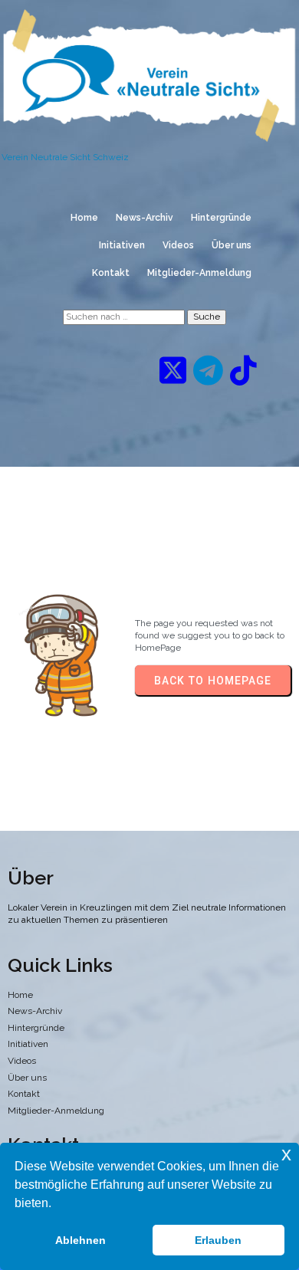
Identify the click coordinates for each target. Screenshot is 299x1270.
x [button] (286, 1154)
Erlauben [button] (218, 1240)
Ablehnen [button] (80, 1240)
